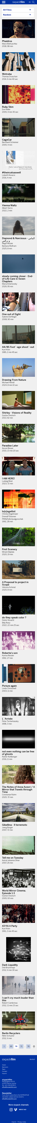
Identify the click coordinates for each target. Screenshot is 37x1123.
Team (3, 1069)
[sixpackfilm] (18, 3)
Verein (4, 1065)
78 (28, 1046)
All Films (7, 10)
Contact (4, 1071)
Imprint (4, 1073)
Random (7, 15)
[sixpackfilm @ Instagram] (11, 1109)
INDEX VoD (22, 1109)
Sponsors (5, 1067)
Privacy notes (22, 1122)
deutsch (32, 1059)
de (30, 2)
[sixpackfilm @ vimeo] (15, 1109)
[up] (33, 1046)
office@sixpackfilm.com (9, 1087)
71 (21, 1046)
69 (11, 1046)
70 (16, 1046)
